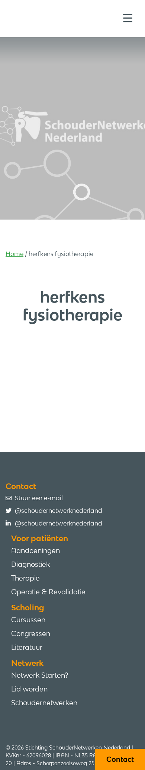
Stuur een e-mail (39, 498)
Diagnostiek (30, 564)
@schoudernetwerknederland (58, 510)
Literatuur (26, 647)
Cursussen (28, 620)
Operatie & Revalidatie (48, 592)
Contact (120, 759)
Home (14, 254)
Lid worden (29, 689)
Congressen (30, 633)
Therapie (25, 578)
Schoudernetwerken (44, 703)
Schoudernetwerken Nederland (75, 18)
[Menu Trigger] (127, 17)
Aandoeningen (35, 550)
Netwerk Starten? (39, 675)
